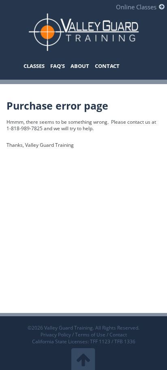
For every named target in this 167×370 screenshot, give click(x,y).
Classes (34, 66)
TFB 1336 (124, 341)
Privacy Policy (56, 334)
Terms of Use (90, 334)
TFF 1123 (100, 341)
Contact (107, 66)
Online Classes (136, 7)
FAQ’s (57, 66)
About (80, 66)
